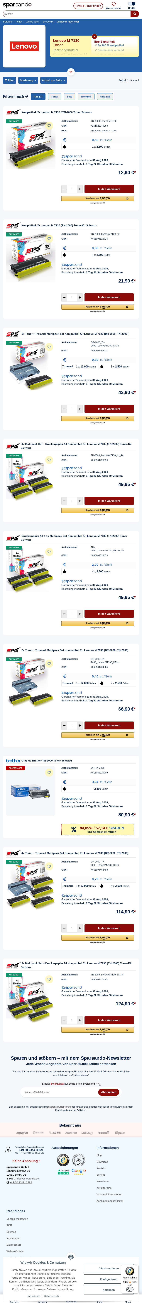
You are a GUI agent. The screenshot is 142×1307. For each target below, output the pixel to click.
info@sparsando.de (27, 1178)
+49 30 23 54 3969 (21, 1182)
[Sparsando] (17, 5)
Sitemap (11, 1231)
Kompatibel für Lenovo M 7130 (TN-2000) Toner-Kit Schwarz (59, 225)
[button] (97, 200)
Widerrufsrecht (15, 1251)
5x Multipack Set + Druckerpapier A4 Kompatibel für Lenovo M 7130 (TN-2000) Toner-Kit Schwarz (76, 965)
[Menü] (136, 1267)
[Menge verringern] (64, 189)
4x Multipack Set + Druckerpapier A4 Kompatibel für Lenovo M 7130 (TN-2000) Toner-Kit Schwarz (76, 445)
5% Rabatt (57, 1083)
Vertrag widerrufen (17, 1218)
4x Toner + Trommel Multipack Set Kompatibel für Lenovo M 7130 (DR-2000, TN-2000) (74, 853)
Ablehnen (109, 1289)
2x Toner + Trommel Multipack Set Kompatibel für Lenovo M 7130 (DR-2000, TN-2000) (74, 650)
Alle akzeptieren (109, 1268)
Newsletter (103, 1181)
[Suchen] (135, 14)
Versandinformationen (109, 1194)
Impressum (13, 1238)
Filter (10, 80)
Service (101, 1174)
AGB (9, 1225)
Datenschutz (13, 1244)
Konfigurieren (108, 1279)
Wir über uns (104, 1187)
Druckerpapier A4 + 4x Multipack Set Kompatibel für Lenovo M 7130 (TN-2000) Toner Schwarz (74, 537)
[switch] (129, 1289)
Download (102, 1161)
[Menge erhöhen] (79, 189)
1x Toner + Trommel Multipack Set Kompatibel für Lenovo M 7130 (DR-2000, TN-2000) (74, 333)
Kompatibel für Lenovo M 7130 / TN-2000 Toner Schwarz (56, 112)
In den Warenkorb (109, 188)
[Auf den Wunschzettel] (49, 126)
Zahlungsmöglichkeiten (110, 1200)
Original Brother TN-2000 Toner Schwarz (46, 760)
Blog (99, 1155)
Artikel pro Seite (52, 80)
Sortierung (26, 80)
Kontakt (101, 1168)
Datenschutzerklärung (60, 1107)
